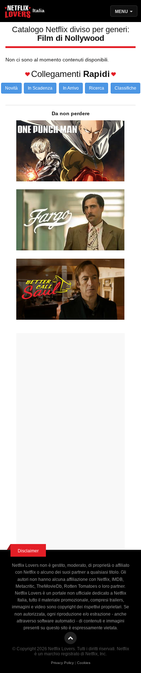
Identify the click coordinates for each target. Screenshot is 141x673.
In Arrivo (71, 88)
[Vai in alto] (70, 637)
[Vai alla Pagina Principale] (18, 12)
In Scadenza (40, 88)
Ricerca (96, 88)
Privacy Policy (62, 663)
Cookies (83, 663)
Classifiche (125, 88)
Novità (11, 88)
